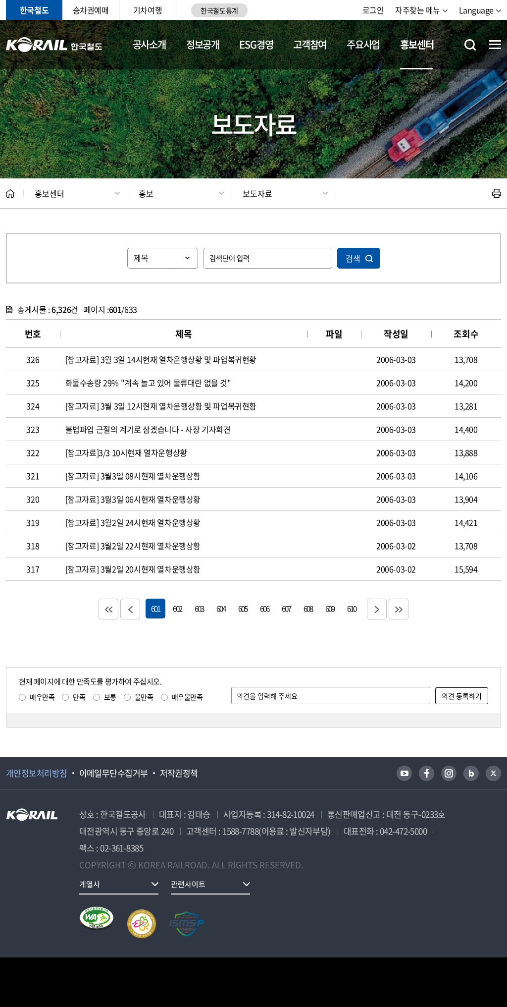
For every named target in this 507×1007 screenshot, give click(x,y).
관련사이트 (188, 884)
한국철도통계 (219, 10)
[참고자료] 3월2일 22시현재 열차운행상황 (133, 546)
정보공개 (202, 44)
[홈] (10, 193)
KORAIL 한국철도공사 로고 (54, 44)
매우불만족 (187, 697)
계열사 (89, 884)
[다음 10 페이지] (377, 609)
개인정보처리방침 (36, 773)
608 (308, 608)
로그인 (373, 10)
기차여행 (147, 10)
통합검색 (470, 45)
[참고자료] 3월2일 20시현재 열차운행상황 (133, 569)
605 (242, 608)
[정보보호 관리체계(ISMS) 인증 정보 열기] (186, 923)
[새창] (404, 773)
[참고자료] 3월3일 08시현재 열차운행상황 (133, 476)
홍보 (146, 193)
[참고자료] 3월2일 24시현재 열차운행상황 (133, 522)
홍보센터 (416, 44)
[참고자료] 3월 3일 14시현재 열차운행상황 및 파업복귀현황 (160, 359)
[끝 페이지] (398, 609)
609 (329, 608)
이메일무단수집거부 (113, 773)
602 (177, 608)
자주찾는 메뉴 (417, 10)
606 (264, 608)
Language (476, 10)
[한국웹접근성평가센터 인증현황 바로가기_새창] (96, 923)
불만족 (144, 697)
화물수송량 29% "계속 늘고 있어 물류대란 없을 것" (148, 383)
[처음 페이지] (108, 609)
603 (199, 608)
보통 (110, 697)
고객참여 (309, 44)
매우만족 (42, 697)
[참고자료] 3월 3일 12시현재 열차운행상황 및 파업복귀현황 (160, 406)
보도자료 (257, 193)
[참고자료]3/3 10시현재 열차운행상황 (126, 452)
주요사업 (363, 44)
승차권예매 (91, 10)
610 (351, 608)
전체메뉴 (495, 44)
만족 (79, 697)
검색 (353, 258)
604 (220, 608)
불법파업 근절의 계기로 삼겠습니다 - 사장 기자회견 (148, 429)
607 (286, 608)
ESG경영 (256, 44)
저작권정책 (179, 773)
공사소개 (149, 44)
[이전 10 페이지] (130, 609)
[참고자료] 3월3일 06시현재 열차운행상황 (133, 499)
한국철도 (34, 10)
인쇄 (496, 193)
